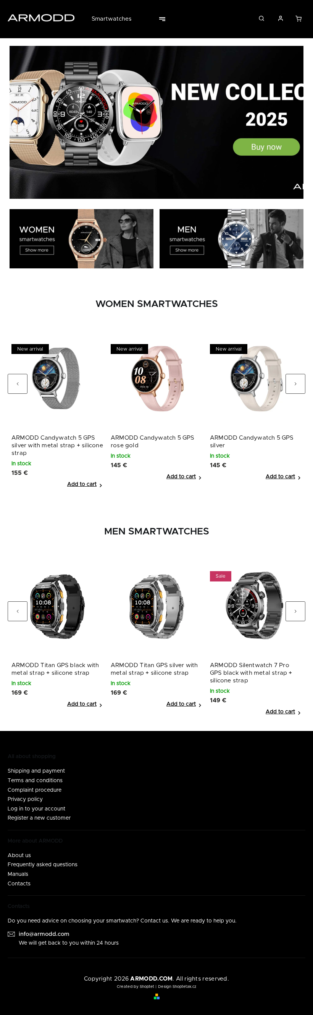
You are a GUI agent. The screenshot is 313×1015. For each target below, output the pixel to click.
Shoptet (147, 987)
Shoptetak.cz (184, 987)
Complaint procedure (34, 790)
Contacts (19, 884)
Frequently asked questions (42, 864)
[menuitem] (115, 19)
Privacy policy (25, 799)
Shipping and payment (36, 771)
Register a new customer (39, 818)
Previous (22, 387)
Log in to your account (36, 809)
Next (300, 387)
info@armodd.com (44, 934)
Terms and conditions (35, 780)
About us (19, 855)
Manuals (18, 874)
